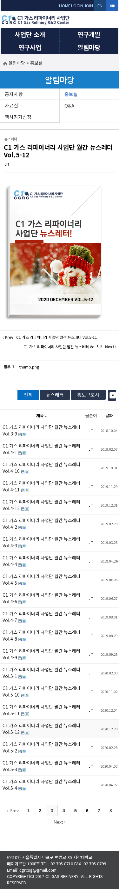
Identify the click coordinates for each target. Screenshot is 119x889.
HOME (64, 6)
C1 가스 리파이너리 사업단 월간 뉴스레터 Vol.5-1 (41, 672)
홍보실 (71, 94)
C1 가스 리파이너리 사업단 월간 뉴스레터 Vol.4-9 (41, 654)
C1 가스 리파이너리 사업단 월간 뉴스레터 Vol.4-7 (41, 616)
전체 (28, 394)
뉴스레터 (55, 394)
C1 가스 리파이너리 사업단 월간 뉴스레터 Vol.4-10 (41, 467)
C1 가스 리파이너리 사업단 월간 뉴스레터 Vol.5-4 (41, 784)
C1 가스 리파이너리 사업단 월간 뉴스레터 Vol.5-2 (41, 747)
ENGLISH (100, 7)
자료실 (11, 105)
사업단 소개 (30, 34)
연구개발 (88, 34)
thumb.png (29, 366)
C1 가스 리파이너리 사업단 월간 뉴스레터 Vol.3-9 (41, 430)
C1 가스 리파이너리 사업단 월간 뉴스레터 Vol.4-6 (41, 598)
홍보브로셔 (88, 394)
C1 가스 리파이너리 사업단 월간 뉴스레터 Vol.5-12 (58, 151)
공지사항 (14, 94)
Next (59, 822)
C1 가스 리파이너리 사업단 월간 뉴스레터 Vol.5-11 (41, 709)
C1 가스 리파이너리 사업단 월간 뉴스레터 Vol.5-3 (41, 765)
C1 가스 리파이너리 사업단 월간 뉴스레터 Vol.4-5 (41, 579)
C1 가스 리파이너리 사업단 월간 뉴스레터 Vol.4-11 (41, 486)
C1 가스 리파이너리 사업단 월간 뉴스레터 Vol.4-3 (41, 542)
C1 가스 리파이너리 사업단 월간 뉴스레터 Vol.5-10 (41, 691)
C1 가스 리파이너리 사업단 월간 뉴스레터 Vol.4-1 (41, 448)
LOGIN (77, 6)
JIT (7, 164)
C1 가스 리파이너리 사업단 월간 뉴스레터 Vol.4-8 (41, 635)
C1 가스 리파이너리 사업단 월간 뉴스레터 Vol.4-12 (41, 504)
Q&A (69, 105)
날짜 (109, 415)
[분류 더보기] (112, 395)
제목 (40, 415)
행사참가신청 (18, 116)
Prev (13, 810)
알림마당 (88, 47)
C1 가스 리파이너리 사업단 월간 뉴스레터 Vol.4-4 (41, 560)
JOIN (88, 6)
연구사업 (29, 47)
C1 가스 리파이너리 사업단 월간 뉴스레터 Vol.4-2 (41, 523)
